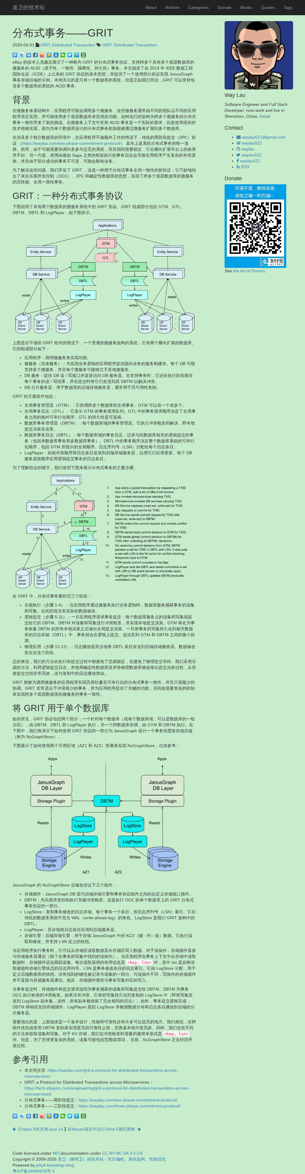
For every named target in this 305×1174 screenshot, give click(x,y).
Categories (198, 7)
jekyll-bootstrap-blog (55, 1165)
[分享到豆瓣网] (83, 55)
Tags (288, 7)
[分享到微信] (63, 55)
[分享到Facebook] (35, 55)
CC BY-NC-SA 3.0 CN (122, 1153)
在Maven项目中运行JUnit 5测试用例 (102, 1129)
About (150, 7)
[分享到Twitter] (21, 55)
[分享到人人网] (56, 55)
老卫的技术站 (29, 7)
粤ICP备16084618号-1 (34, 1171)
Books (246, 7)
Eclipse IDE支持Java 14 (39, 1129)
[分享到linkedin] (28, 55)
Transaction (84, 45)
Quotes (268, 7)
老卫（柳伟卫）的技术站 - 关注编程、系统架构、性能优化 (112, 1159)
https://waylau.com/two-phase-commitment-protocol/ (71, 143)
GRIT (46, 45)
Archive (172, 7)
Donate (224, 7)
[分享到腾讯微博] (76, 55)
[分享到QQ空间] (49, 55)
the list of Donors (249, 270)
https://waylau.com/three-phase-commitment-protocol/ (129, 1106)
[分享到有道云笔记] (69, 55)
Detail (264, 116)
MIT (56, 1153)
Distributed (62, 45)
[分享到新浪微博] (42, 55)
